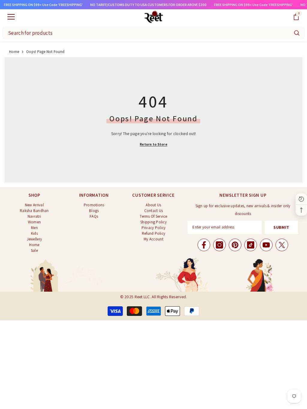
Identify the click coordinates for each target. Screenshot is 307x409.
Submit (281, 227)
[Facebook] (204, 245)
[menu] (11, 16)
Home (14, 51)
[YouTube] (266, 245)
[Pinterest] (235, 245)
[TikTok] (250, 245)
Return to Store (153, 144)
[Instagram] (219, 245)
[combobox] (146, 33)
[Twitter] (282, 245)
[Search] (296, 33)
